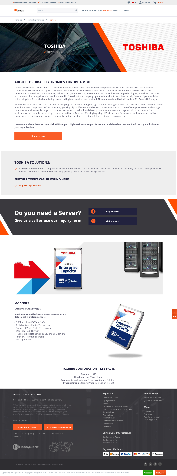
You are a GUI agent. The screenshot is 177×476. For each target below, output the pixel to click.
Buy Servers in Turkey (111, 440)
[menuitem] (58, 10)
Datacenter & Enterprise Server (115, 406)
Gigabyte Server (109, 400)
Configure (160, 473)
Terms (16, 433)
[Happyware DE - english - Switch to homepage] (21, 10)
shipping (60, 464)
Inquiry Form (149, 411)
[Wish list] (128, 2)
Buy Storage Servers (30, 185)
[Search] (76, 10)
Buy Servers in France (111, 437)
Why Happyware (150, 420)
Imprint (41, 433)
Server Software (109, 412)
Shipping (17, 436)
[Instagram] (145, 464)
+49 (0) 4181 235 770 (28, 427)
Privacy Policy (28, 433)
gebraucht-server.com (153, 400)
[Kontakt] (174, 311)
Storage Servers (109, 418)
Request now (38, 136)
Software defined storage (113, 421)
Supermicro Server (110, 398)
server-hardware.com (152, 398)
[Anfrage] (174, 316)
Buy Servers (112, 211)
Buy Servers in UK (110, 443)
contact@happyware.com (60, 427)
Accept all (148, 473)
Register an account (152, 417)
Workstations (108, 415)
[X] (155, 464)
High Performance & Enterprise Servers (118, 409)
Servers (106, 403)
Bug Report (148, 414)
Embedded (107, 426)
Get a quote (112, 221)
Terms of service (56, 433)
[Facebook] (160, 464)
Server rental (108, 423)
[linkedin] (150, 464)
